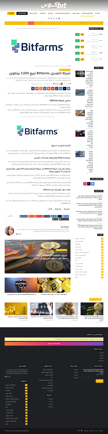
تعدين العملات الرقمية (80, 274)
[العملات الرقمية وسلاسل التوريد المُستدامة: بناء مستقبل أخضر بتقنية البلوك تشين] (66, 308)
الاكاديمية (50, 13)
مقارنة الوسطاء (22, 13)
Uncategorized (78, 266)
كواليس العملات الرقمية (80, 272)
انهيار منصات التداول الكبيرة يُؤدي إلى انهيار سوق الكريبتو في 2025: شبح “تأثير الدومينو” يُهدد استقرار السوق (89, 78)
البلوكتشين (43, 13)
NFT (75, 261)
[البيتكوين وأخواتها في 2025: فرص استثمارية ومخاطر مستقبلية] (41, 308)
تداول (77, 34)
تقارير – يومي (77, 247)
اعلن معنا (9, 23)
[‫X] (8, 377)
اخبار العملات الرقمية (87, 13)
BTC (50, 209)
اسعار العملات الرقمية (80, 255)
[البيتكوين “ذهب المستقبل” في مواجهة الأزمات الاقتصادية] (16, 308)
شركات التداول (76, 13)
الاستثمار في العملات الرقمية (62, 13)
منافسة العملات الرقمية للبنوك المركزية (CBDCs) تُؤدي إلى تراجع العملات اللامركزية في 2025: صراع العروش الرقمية (53, 23)
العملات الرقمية (33, 13)
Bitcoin (66, 209)
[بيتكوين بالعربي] (54, 5)
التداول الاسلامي (78, 263)
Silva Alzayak (57, 84)
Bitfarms (57, 209)
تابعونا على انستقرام (53, 343)
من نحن (20, 23)
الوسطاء (51, 390)
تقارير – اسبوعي (78, 269)
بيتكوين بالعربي (11, 430)
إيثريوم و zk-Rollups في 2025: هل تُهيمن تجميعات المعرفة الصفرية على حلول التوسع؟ (93, 318)
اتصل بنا (15, 23)
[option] (37, 256)
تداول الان (11, 13)
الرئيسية (97, 13)
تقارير (76, 277)
